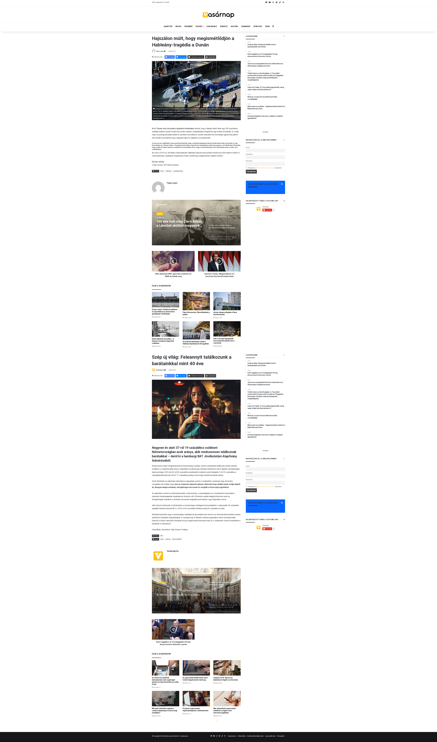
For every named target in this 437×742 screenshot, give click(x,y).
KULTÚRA (234, 26)
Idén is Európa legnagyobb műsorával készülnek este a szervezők (223, 341)
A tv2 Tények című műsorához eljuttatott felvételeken (173, 128)
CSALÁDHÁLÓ (211, 26)
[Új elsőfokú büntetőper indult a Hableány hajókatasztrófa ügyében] (196, 330)
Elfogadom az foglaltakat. (265, 168)
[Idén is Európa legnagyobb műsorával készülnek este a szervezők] (227, 328)
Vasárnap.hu (184, 736)
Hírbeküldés (242, 736)
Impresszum (232, 736)
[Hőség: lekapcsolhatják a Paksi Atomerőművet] (227, 301)
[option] (196, 222)
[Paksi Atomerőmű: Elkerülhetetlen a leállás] (196, 301)
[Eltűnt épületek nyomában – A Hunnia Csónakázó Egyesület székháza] (165, 329)
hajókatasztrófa (178, 171)
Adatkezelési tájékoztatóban (265, 168)
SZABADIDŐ (245, 26)
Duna (162, 171)
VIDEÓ (267, 26)
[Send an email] (164, 51)
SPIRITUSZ (257, 26)
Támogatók (281, 736)
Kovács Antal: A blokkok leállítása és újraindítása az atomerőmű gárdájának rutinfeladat (164, 312)
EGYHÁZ (199, 26)
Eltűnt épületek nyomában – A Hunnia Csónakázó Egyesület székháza (163, 341)
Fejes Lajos (160, 51)
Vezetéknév (249, 154)
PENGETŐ (224, 26)
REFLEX (178, 26)
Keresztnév (249, 161)
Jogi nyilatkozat (270, 736)
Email (247, 147)
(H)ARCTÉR (168, 26)
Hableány (168, 171)
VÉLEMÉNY (188, 26)
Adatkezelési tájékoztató (255, 736)
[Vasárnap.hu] (218, 14)
